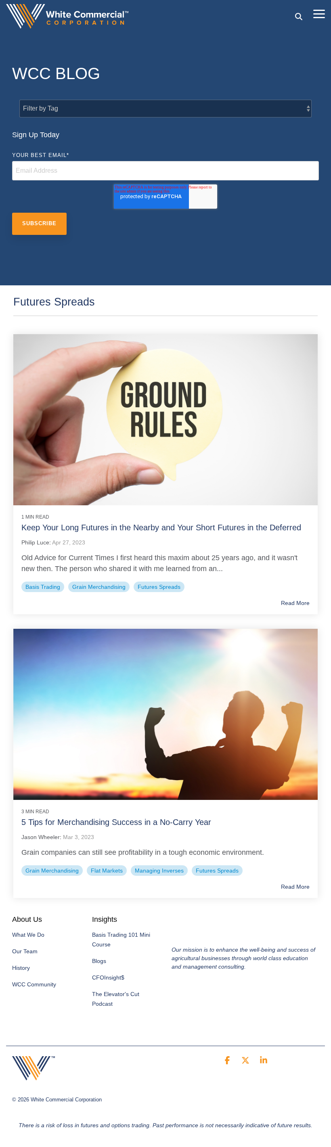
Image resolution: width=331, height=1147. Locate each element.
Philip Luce (35, 542)
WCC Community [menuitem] (34, 984)
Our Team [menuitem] (25, 951)
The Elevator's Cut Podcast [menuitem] (116, 999)
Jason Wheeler (40, 837)
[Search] (298, 16)
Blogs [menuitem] (99, 961)
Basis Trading (42, 587)
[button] (319, 13)
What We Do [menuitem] (28, 934)
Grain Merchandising (99, 587)
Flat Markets (107, 870)
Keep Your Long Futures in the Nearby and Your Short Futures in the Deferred (161, 527)
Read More (295, 603)
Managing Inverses (159, 870)
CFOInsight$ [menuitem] (108, 977)
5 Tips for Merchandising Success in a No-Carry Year (116, 822)
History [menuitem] (21, 968)
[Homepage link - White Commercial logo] (33, 1076)
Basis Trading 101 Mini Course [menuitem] (122, 939)
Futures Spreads (159, 587)
